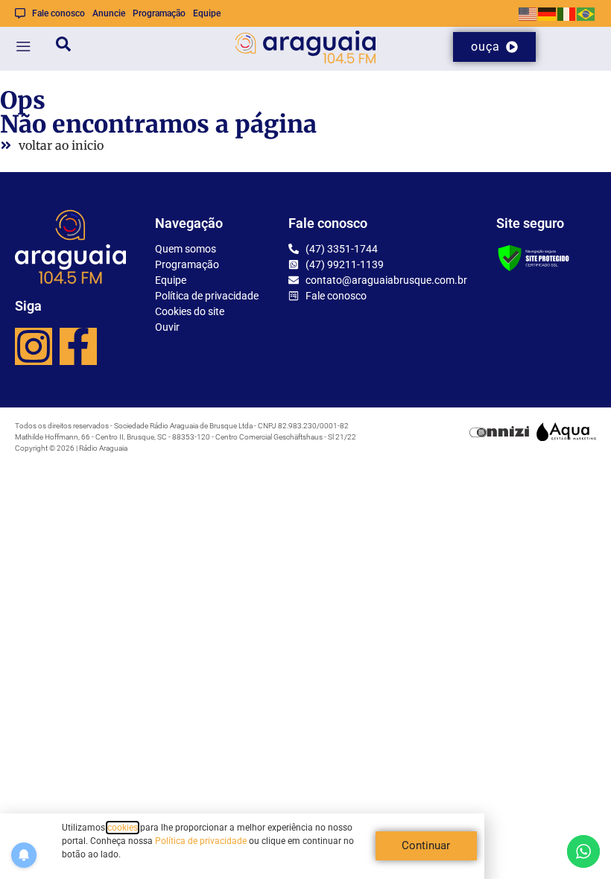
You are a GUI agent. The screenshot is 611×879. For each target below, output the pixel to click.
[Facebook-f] (78, 346)
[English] (528, 13)
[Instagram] (33, 346)
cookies (122, 827)
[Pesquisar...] (63, 47)
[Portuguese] (586, 13)
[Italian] (567, 13)
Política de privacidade (201, 841)
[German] (547, 13)
